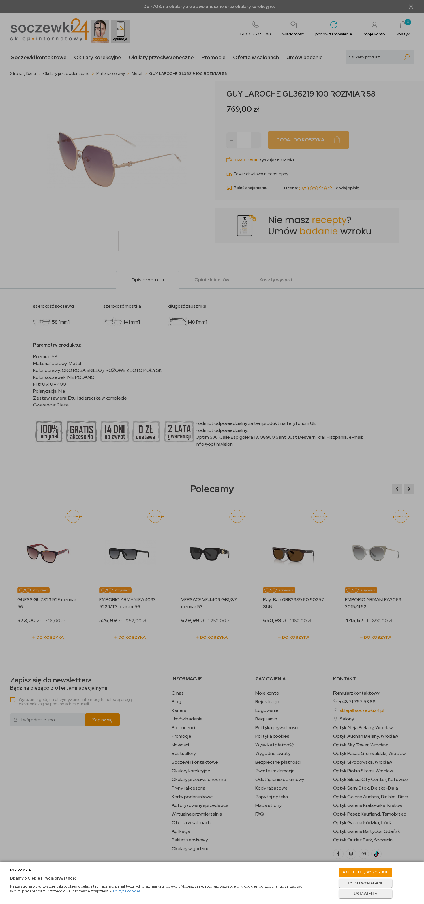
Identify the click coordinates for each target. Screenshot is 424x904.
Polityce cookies (126, 891)
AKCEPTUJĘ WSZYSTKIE (366, 872)
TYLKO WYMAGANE (366, 883)
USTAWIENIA (365, 894)
